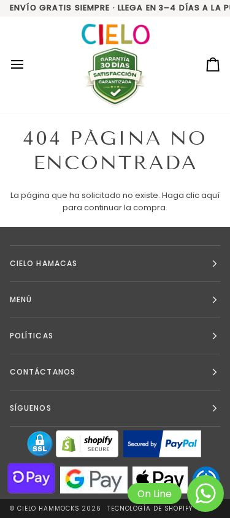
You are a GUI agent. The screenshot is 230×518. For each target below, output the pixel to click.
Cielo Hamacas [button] (43, 263)
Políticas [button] (31, 335)
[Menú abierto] (28, 65)
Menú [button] (21, 299)
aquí (210, 195)
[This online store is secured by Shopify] (87, 443)
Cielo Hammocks (48, 508)
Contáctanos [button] (42, 372)
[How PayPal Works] (162, 443)
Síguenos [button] (31, 408)
